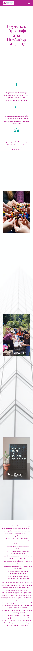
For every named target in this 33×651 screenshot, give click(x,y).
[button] (29, 3)
